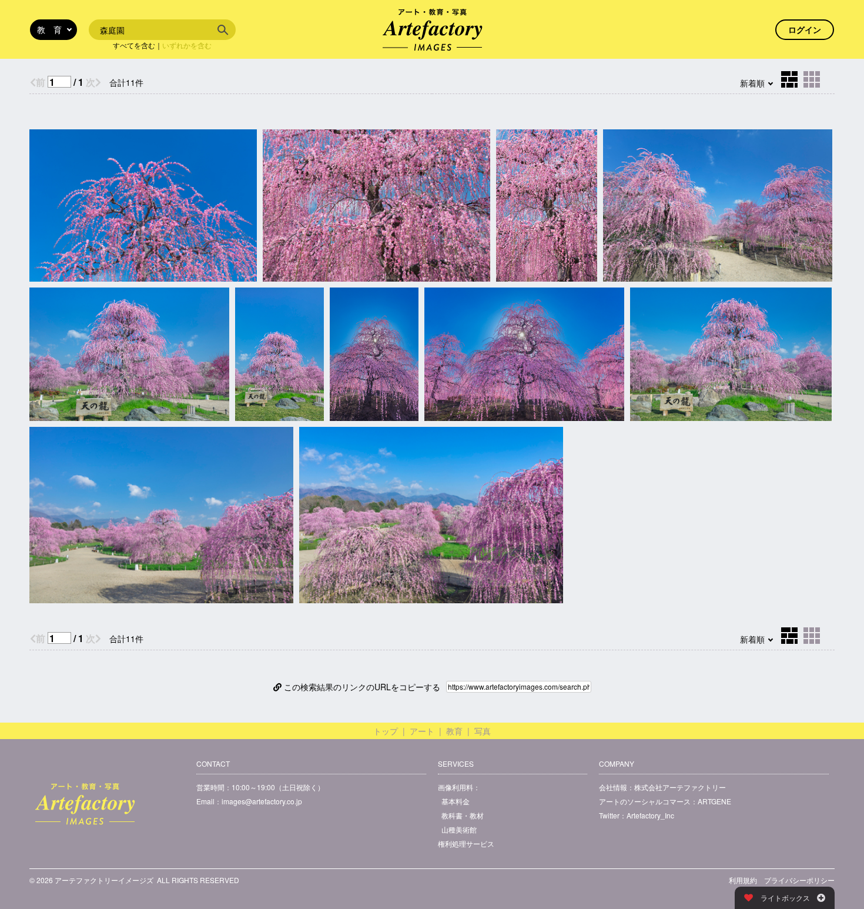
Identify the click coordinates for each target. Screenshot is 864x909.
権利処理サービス (466, 843)
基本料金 (455, 801)
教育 (454, 731)
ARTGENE (714, 801)
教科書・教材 (462, 815)
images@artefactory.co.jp (262, 801)
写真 (482, 731)
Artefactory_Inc (650, 815)
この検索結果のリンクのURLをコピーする (361, 687)
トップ (385, 731)
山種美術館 (459, 829)
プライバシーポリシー (799, 880)
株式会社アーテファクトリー (680, 787)
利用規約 (743, 880)
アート (422, 731)
